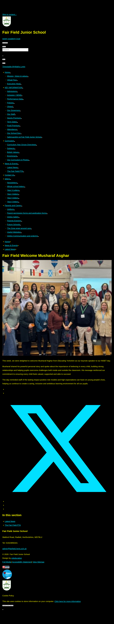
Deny (8, 605)
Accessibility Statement (22, 562)
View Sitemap (38, 562)
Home (7, 242)
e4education (16, 558)
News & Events (11, 245)
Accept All (4, 605)
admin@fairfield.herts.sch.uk (14, 549)
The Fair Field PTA (13, 525)
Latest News (10, 249)
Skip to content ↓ (9, 14)
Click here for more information (68, 601)
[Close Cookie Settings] (2, 609)
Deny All (11, 605)
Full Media (6, 562)
